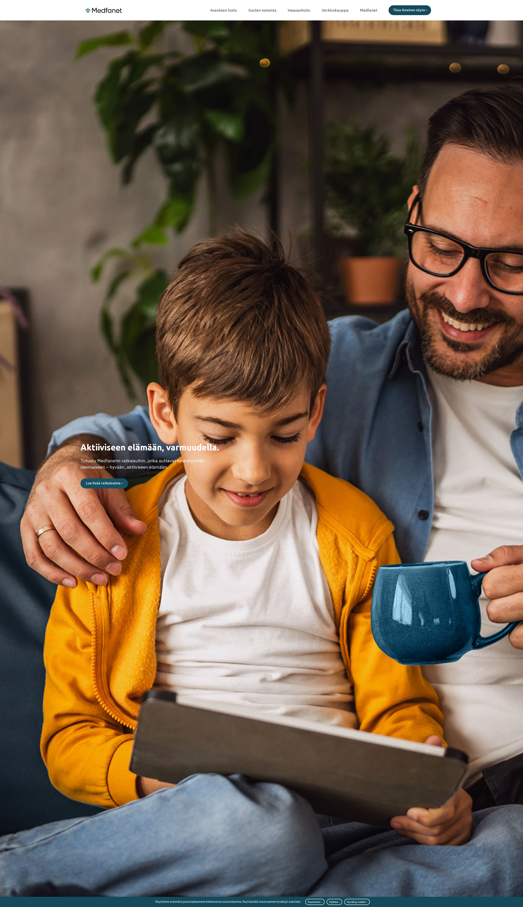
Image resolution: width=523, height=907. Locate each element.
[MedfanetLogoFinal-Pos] (103, 10)
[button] (443, 10)
